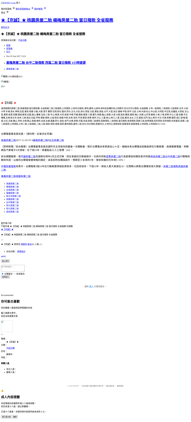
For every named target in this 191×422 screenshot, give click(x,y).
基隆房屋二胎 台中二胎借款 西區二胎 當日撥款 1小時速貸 (46, 62)
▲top (3, 256)
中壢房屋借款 (8, 166)
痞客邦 (24, 244)
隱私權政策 (110, 386)
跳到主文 (5, 27)
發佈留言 (5, 277)
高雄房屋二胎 (8, 140)
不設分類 (22, 40)
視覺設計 (21, 251)
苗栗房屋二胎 (113, 156)
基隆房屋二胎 (12, 69)
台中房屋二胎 (172, 156)
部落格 (9, 48)
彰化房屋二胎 (12, 205)
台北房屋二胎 (56, 140)
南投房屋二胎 (157, 156)
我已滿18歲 (6, 417)
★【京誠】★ (7, 229)
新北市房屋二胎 (13, 196)
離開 (15, 417)
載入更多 (5, 261)
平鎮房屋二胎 (28, 156)
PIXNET (76, 386)
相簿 (8, 45)
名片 (8, 52)
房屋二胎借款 (170, 166)
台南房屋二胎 (12, 190)
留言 (30, 244)
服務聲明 (120, 386)
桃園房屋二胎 (23, 176)
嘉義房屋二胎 (8, 176)
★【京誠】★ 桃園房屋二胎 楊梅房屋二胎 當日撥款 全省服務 (57, 20)
